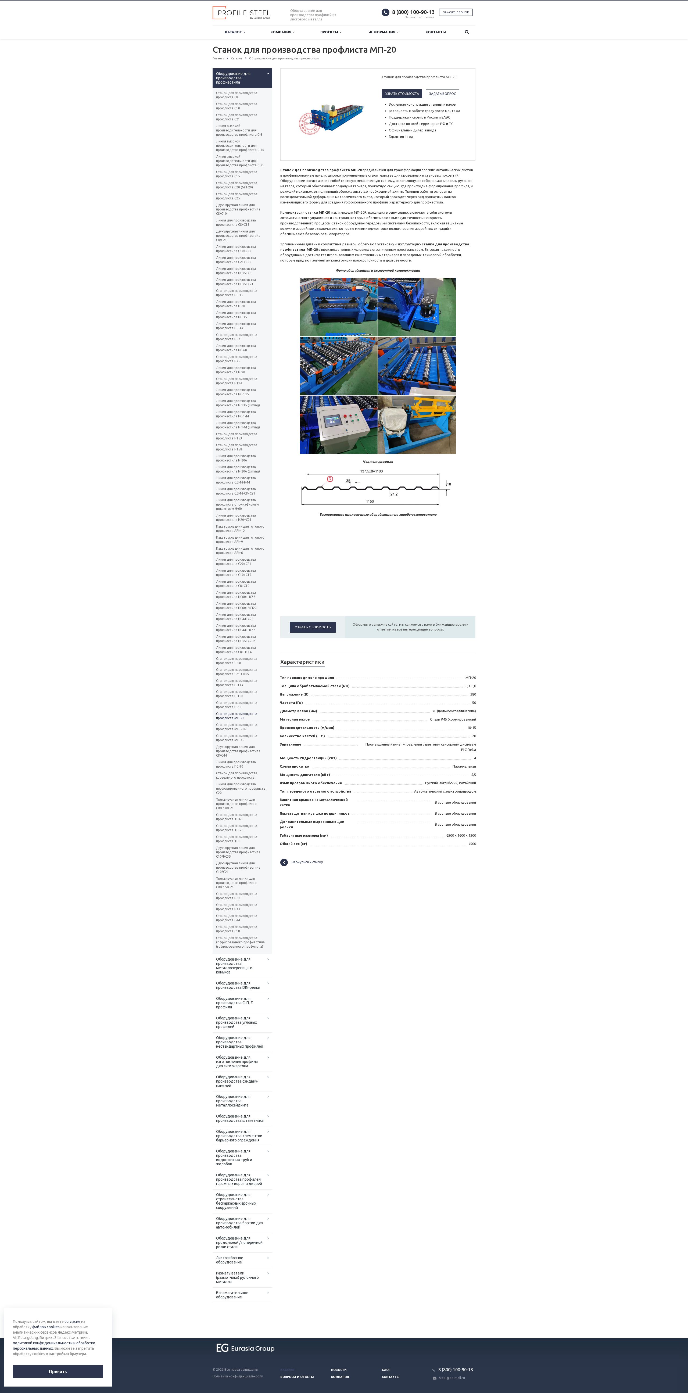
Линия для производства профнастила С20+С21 (236, 561)
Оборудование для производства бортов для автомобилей (239, 1222)
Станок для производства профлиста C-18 (236, 661)
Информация (382, 32)
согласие (72, 1321)
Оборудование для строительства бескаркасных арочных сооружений (236, 1201)
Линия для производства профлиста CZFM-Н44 (236, 480)
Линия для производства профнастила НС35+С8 (236, 271)
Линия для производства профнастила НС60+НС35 (236, 595)
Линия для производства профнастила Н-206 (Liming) (238, 469)
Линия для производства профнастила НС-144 (236, 414)
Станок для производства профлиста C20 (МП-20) (236, 185)
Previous (296, 114)
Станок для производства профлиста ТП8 (236, 839)
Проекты (330, 32)
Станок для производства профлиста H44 (236, 907)
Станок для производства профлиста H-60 (236, 705)
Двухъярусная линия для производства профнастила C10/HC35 (238, 852)
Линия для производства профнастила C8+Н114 (236, 650)
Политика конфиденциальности (238, 1376)
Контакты (436, 32)
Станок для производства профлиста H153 (236, 436)
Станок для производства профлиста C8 (236, 95)
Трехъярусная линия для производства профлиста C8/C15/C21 (236, 883)
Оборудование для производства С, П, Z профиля (234, 1002)
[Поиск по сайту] (466, 32)
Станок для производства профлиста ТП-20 (236, 828)
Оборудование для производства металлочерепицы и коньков (234, 965)
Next (364, 114)
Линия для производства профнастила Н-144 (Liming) (238, 425)
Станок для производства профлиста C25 (236, 196)
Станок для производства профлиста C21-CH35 (236, 672)
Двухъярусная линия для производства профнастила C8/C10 (238, 209)
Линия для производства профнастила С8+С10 (236, 584)
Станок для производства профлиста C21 (236, 117)
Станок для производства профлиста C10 (236, 106)
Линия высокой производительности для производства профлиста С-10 (240, 145)
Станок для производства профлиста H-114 (236, 683)
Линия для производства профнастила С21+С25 (236, 260)
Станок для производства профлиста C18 (236, 929)
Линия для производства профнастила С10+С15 (236, 572)
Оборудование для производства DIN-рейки (238, 985)
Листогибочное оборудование (229, 1260)
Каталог (234, 32)
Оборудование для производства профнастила (233, 77)
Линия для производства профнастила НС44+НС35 (236, 628)
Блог (386, 1369)
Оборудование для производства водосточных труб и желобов (234, 1157)
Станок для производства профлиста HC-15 (236, 293)
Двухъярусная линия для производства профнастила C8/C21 (238, 236)
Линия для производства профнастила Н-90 (236, 370)
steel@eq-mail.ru (452, 1378)
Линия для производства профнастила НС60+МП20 (236, 606)
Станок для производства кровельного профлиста (236, 775)
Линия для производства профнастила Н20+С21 (236, 517)
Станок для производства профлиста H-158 (236, 694)
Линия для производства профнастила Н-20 (236, 304)
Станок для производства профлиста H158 (236, 447)
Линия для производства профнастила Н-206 (236, 458)
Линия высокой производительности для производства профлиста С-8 (239, 130)
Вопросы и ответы (297, 1376)
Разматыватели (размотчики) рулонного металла (237, 1277)
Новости (339, 1369)
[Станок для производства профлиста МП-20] (330, 115)
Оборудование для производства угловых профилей (236, 1022)
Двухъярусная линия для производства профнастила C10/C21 (238, 867)
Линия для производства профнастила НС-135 (236, 392)
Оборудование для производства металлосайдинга (233, 1100)
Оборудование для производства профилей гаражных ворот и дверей (239, 1179)
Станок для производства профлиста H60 (236, 896)
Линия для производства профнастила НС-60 (236, 348)
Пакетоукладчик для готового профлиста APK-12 (240, 528)
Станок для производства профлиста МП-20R (236, 727)
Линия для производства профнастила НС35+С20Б (236, 639)
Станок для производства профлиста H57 (236, 337)
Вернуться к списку (307, 862)
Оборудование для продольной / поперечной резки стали (239, 1242)
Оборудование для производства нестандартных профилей (239, 1042)
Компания (282, 32)
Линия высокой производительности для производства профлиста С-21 (240, 161)
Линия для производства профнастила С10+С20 (236, 249)
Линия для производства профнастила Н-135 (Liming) (238, 403)
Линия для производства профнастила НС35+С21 (236, 282)
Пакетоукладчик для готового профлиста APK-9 (240, 539)
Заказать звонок (456, 12)
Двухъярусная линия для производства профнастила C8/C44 (238, 751)
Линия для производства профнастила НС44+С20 (236, 617)
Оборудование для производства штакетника (240, 1118)
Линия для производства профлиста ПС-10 (236, 764)
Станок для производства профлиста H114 (236, 381)
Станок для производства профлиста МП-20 (236, 716)
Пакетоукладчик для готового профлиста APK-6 (240, 550)
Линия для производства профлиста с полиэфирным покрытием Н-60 (237, 504)
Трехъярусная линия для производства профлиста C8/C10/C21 (236, 804)
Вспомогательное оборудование (232, 1295)
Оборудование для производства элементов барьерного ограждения (239, 1135)
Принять (58, 1371)
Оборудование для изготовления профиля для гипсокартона (237, 1061)
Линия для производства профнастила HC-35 (236, 315)
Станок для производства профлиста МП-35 (236, 738)
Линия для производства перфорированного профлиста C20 (240, 788)
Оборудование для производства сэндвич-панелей (237, 1081)
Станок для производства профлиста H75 (236, 359)
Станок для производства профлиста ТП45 (236, 817)
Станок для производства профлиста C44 (236, 918)
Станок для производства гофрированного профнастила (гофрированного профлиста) (240, 942)
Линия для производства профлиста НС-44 (236, 326)
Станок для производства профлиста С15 (236, 174)
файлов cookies (46, 1327)
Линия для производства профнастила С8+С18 (236, 222)
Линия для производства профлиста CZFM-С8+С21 (236, 491)
